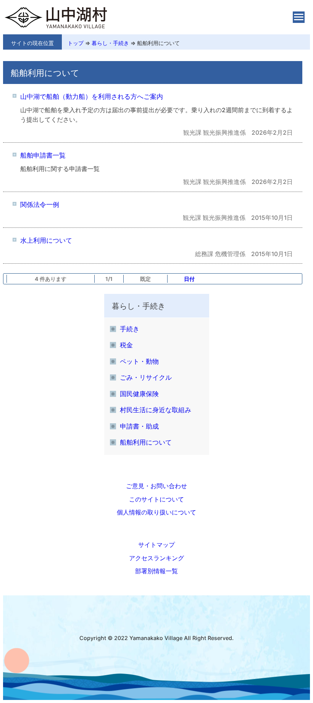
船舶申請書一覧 (43, 155)
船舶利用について (158, 43)
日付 (189, 279)
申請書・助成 (139, 426)
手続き (129, 329)
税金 (126, 345)
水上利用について (46, 240)
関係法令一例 (39, 204)
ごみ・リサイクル (146, 377)
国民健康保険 (139, 394)
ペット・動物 (139, 361)
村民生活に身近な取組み (155, 410)
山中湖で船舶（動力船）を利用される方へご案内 (91, 96)
